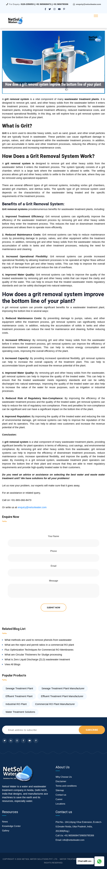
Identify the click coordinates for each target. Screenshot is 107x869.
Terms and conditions (66, 786)
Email (53, 566)
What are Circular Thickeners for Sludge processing (33, 654)
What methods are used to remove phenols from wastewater (38, 640)
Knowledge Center (11, 826)
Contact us (61, 795)
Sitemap (60, 790)
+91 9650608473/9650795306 (79, 835)
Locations (60, 804)
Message (53, 581)
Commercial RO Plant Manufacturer (55, 704)
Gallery (5, 830)
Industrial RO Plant (16, 704)
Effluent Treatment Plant (19, 696)
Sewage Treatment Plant (19, 688)
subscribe (92, 729)
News (5, 821)
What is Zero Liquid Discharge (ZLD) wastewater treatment (37, 659)
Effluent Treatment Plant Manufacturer (62, 696)
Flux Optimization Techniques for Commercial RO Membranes (39, 649)
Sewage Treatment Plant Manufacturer (63, 688)
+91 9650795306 (60, 4)
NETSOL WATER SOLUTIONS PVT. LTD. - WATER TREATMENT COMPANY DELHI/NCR (61, 859)
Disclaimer (61, 781)
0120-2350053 (27, 4)
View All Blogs (12, 664)
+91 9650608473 (43, 4)
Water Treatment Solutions (20, 712)
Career (59, 799)
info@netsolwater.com (73, 840)
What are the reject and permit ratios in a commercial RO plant (39, 644)
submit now (53, 607)
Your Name (53, 536)
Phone (53, 551)
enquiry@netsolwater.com (88, 4)
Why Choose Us (64, 777)
